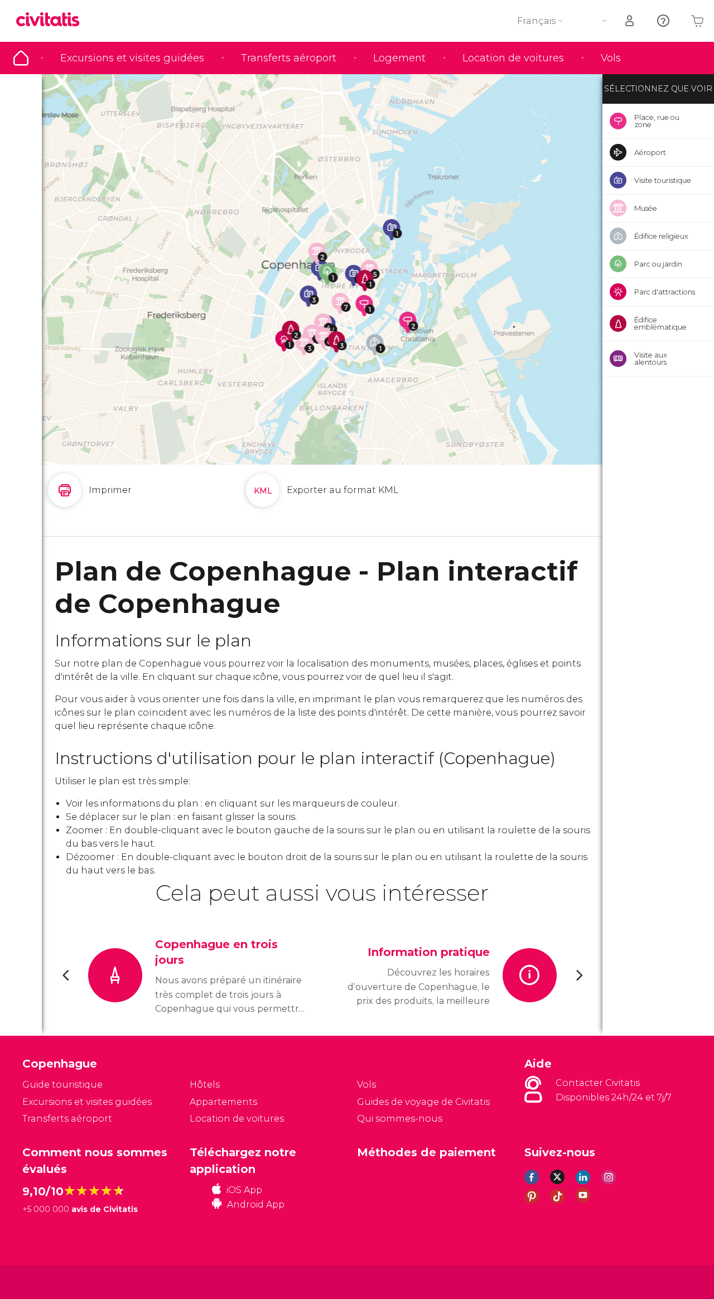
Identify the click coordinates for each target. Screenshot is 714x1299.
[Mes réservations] (630, 21)
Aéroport (650, 152)
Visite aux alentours (650, 358)
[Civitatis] (50, 1281)
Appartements (223, 1102)
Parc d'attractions (664, 291)
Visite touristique (662, 180)
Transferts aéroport (288, 58)
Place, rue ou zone (656, 121)
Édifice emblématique (660, 323)
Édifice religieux (661, 235)
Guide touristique (21, 58)
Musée (645, 208)
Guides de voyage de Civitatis (423, 1102)
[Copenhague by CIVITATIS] (52, 20)
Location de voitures (513, 58)
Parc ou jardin (658, 263)
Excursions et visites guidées (132, 58)
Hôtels (205, 1084)
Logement (399, 58)
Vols (611, 58)
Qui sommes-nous (399, 1118)
